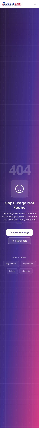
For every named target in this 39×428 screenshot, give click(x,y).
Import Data (11, 264)
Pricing (12, 271)
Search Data (21, 241)
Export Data (28, 264)
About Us (26, 271)
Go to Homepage (21, 232)
